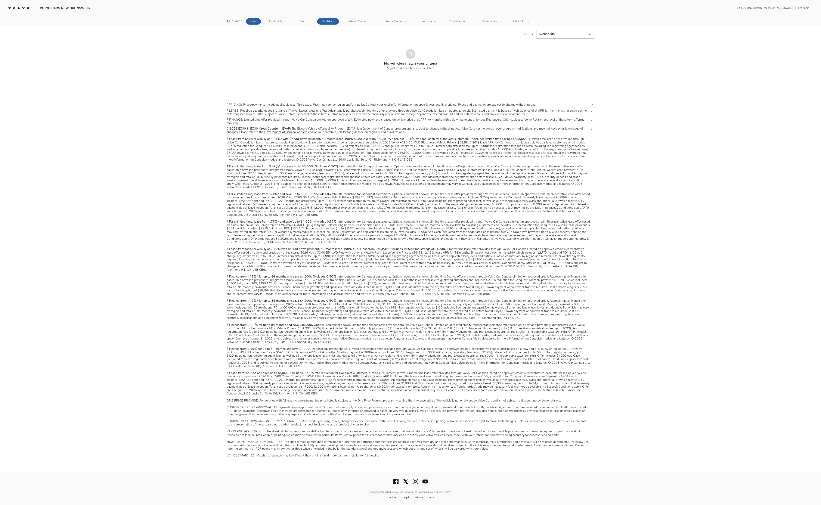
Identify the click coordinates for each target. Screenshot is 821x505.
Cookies (392, 497)
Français (803, 8)
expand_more (592, 105)
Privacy (419, 497)
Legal (406, 497)
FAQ (431, 497)
